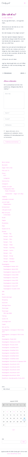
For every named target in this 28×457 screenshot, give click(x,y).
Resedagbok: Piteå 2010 (9, 339)
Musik (3, 217)
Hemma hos (5, 181)
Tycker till (5, 318)
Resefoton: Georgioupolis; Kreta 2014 (13, 378)
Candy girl (6, 3)
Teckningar (5, 308)
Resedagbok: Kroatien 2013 (12, 288)
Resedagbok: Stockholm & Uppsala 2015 (14, 361)
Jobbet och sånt (7, 186)
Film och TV (5, 170)
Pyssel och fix (6, 228)
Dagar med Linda (7, 167)
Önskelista (5, 223)
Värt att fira (5, 327)
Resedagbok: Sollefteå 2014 (10, 350)
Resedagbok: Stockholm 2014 (11, 370)
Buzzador (5, 165)
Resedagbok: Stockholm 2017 (11, 372)
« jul (13, 429)
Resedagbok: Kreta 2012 (11, 277)
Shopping (5, 300)
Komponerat (5, 207)
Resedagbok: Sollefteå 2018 (10, 353)
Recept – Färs (8, 239)
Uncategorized (6, 321)
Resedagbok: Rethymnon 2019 (11, 342)
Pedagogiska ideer (9, 189)
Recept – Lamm (8, 250)
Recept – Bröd (8, 236)
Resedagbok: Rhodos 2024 (10, 344)
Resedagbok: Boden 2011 (11, 266)
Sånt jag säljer (8, 313)
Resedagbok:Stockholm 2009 (11, 375)
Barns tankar (6, 162)
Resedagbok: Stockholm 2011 (10, 364)
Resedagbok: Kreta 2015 (11, 280)
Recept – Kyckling (9, 247)
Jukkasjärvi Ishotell (8, 199)
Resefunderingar (7, 297)
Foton (4, 173)
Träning (4, 316)
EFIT (5, 175)
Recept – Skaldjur (9, 258)
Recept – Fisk (8, 242)
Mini (3, 294)
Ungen (4, 324)
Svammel (4, 302)
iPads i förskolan (10, 191)
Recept (4, 231)
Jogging (4, 196)
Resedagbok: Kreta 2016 (11, 283)
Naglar (4, 220)
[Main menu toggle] (24, 3)
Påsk (3, 226)
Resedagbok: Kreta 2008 (11, 275)
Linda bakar (7, 215)
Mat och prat (6, 212)
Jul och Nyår (6, 202)
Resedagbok (5, 264)
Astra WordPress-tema (14, 453)
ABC (3, 291)
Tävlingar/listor (6, 305)
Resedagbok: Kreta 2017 (11, 286)
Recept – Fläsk (8, 245)
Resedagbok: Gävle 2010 (11, 269)
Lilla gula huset (6, 210)
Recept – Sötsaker (9, 261)
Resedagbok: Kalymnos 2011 (12, 272)
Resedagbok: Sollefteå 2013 (10, 347)
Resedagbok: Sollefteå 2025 (10, 358)
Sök (3, 439)
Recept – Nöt (8, 253)
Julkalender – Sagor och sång (14, 193)
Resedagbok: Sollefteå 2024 (10, 356)
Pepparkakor (7, 204)
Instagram (7, 178)
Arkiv (3, 386)
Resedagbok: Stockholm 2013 (11, 367)
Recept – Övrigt (8, 256)
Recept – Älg (7, 233)
